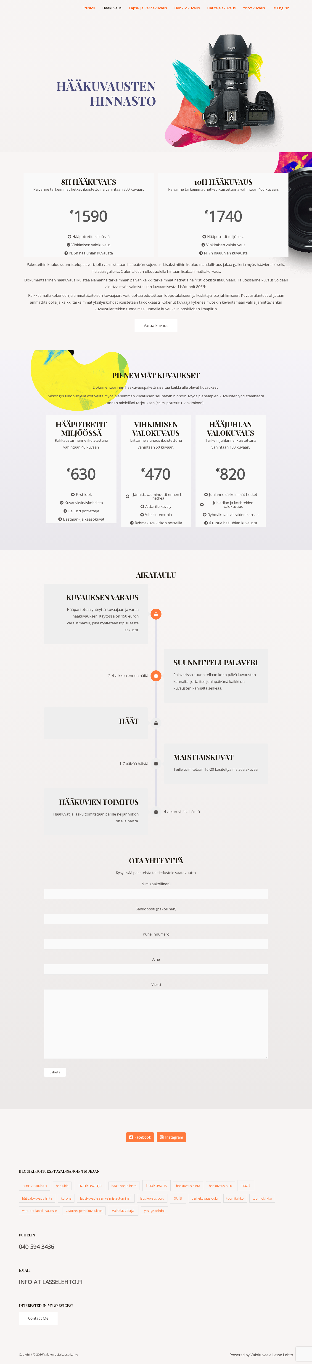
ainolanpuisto (35, 1185)
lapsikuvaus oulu (152, 1198)
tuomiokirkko (262, 1198)
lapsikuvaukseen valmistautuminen (105, 1198)
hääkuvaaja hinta (124, 1186)
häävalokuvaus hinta (37, 1198)
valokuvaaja (123, 1210)
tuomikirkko (235, 1198)
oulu (178, 1198)
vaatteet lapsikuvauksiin (39, 1211)
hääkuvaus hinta (188, 1186)
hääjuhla (62, 1186)
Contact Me (38, 1318)
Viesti (156, 984)
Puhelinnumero (156, 934)
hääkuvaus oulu (220, 1186)
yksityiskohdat (154, 1211)
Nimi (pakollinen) (156, 883)
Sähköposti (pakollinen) (156, 909)
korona (66, 1198)
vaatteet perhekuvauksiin (84, 1211)
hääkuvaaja (90, 1185)
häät (245, 1185)
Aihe (156, 959)
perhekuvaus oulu (205, 1198)
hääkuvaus (156, 1185)
